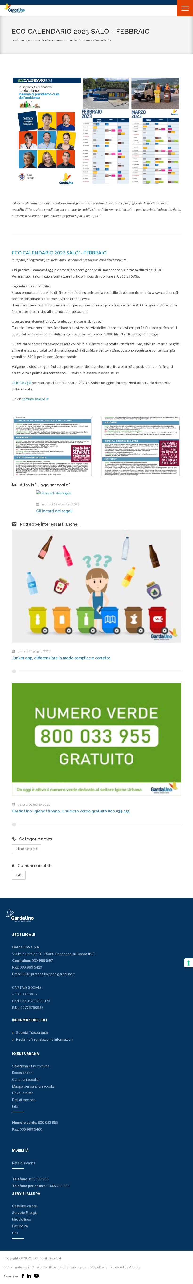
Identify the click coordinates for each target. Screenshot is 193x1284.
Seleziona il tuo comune (30, 1066)
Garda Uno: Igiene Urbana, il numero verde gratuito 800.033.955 (70, 811)
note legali (22, 1267)
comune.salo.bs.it (35, 399)
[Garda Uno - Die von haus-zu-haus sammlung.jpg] (140, 446)
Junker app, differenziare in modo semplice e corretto (61, 658)
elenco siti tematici (51, 1267)
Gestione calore (24, 1206)
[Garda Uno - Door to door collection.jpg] (52, 446)
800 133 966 (39, 1179)
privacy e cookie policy (87, 1267)
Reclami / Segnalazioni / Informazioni (44, 1039)
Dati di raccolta (23, 1100)
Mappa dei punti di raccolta (33, 1086)
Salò (19, 875)
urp (6, 1267)
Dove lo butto (22, 1093)
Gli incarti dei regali (30, 511)
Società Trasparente (32, 1032)
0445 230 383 (58, 1186)
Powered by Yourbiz (125, 1267)
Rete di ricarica (24, 1163)
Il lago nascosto (26, 849)
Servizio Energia (25, 1213)
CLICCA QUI (21, 383)
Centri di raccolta (25, 1079)
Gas (15, 1233)
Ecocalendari (22, 1073)
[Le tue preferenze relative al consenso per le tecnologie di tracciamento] (188, 962)
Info (15, 1106)
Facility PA (20, 1226)
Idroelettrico (21, 1219)
